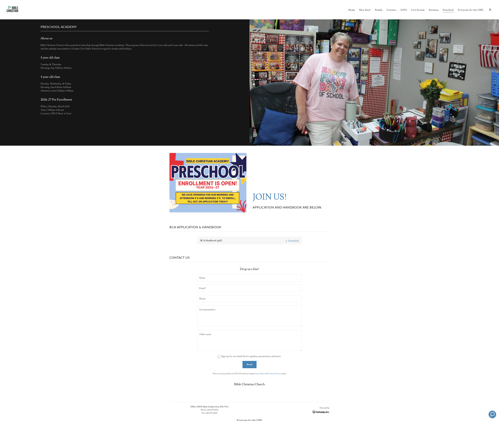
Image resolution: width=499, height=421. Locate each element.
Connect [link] (391, 9)
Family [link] (379, 9)
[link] (12, 9)
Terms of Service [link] (274, 373)
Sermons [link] (434, 9)
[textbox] (249, 277)
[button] (490, 9)
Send (249, 364)
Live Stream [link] (418, 9)
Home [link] (351, 9)
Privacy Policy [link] (259, 373)
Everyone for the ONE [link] (470, 9)
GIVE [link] (403, 9)
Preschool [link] (448, 9)
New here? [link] (365, 9)
